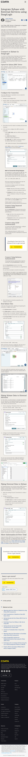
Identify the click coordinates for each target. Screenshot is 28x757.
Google (16, 732)
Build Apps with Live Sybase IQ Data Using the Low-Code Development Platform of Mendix (15, 643)
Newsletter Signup (4, 736)
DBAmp (16, 689)
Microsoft (16, 734)
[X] (4, 671)
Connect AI (17, 685)
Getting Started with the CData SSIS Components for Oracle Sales (12, 626)
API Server (3, 691)
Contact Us (17, 721)
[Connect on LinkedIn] (26, 20)
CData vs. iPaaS (4, 715)
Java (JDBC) (3, 685)
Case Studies (3, 730)
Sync (16, 683)
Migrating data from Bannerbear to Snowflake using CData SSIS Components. (15, 634)
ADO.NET (2, 687)
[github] (7, 671)
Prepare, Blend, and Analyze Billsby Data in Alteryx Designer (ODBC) (14, 647)
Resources (3, 734)
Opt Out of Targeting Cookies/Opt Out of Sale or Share (14, 755)
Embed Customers (4, 713)
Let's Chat (4, 675)
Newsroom (17, 711)
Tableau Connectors (5, 699)
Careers (16, 719)
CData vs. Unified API (5, 717)
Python (2, 689)
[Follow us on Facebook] (22, 20)
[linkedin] (2, 671)
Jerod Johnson (9, 18)
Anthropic (17, 728)
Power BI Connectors (5, 697)
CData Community (4, 728)
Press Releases (17, 709)
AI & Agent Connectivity (5, 711)
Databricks (17, 730)
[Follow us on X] (24, 20)
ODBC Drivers (3, 683)
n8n (15, 736)
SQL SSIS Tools (17, 687)
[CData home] (6, 2)
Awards (16, 713)
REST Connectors (4, 693)
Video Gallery (3, 740)
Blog (2, 732)
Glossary (2, 738)
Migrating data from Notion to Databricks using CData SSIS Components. (15, 611)
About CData (17, 707)
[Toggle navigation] (25, 2)
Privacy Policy (12, 750)
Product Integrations (5, 709)
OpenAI (16, 738)
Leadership (17, 715)
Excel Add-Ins (3, 695)
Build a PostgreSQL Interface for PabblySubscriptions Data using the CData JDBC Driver (14, 639)
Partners (16, 717)
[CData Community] (9, 671)
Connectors (3, 707)
